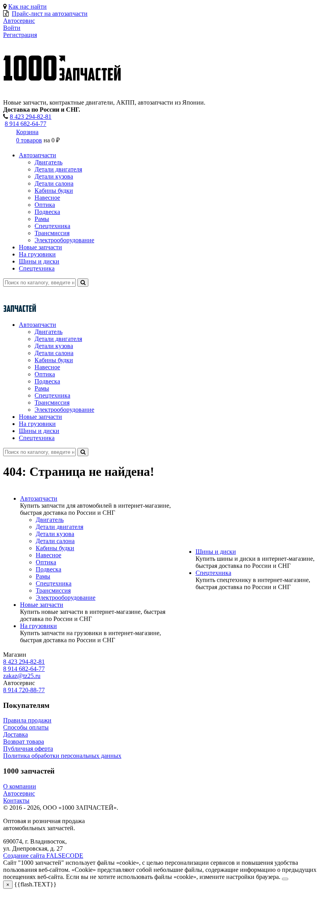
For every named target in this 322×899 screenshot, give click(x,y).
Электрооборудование (64, 240)
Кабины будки (54, 190)
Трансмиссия (52, 233)
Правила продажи (27, 720)
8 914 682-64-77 (25, 123)
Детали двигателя (58, 169)
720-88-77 (24, 690)
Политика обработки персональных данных (62, 755)
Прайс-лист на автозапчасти (50, 13)
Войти (11, 27)
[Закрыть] (285, 879)
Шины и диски (39, 261)
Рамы (42, 219)
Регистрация (20, 34)
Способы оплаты (26, 727)
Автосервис (19, 793)
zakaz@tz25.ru (21, 675)
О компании (19, 786)
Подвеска (47, 211)
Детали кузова (54, 176)
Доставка (15, 734)
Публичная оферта (28, 748)
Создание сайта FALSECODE (43, 855)
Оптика (45, 204)
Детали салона (54, 183)
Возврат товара (23, 741)
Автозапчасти (37, 155)
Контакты (16, 800)
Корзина (27, 132)
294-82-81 (30, 116)
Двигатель (48, 162)
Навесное (47, 197)
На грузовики (37, 254)
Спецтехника (52, 226)
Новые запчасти (40, 247)
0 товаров (29, 140)
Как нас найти (27, 6)
